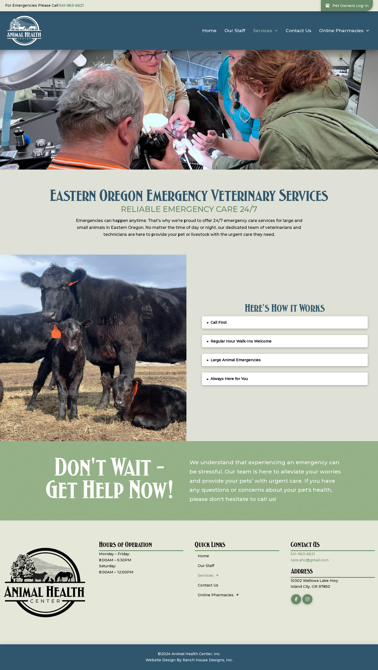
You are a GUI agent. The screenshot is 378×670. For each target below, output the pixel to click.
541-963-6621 (71, 5)
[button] (285, 322)
